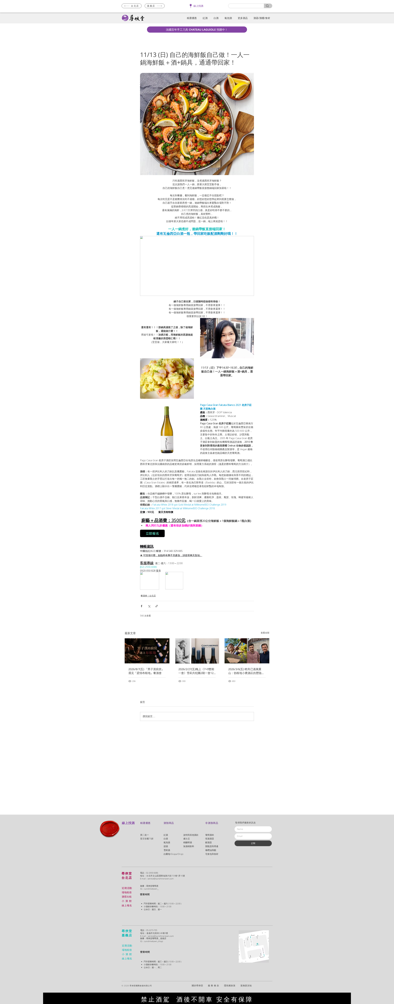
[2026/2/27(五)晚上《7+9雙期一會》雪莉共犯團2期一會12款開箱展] (197, 651)
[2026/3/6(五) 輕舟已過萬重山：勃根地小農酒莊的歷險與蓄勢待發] (247, 650)
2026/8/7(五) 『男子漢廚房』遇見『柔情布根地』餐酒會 (146, 671)
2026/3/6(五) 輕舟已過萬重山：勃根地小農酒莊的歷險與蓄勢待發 (246, 671)
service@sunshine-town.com (161, 878)
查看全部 (265, 632)
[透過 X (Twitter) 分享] (149, 606)
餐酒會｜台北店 (148, 595)
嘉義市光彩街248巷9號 (157, 933)
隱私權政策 (232, 985)
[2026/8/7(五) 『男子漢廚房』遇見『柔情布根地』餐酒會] (147, 650)
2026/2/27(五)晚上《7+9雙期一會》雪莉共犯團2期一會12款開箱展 (196, 671)
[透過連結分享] (156, 606)
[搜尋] (268, 6)
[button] (191, 18)
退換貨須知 (246, 985)
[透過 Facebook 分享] (141, 606)
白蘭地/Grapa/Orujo (173, 853)
